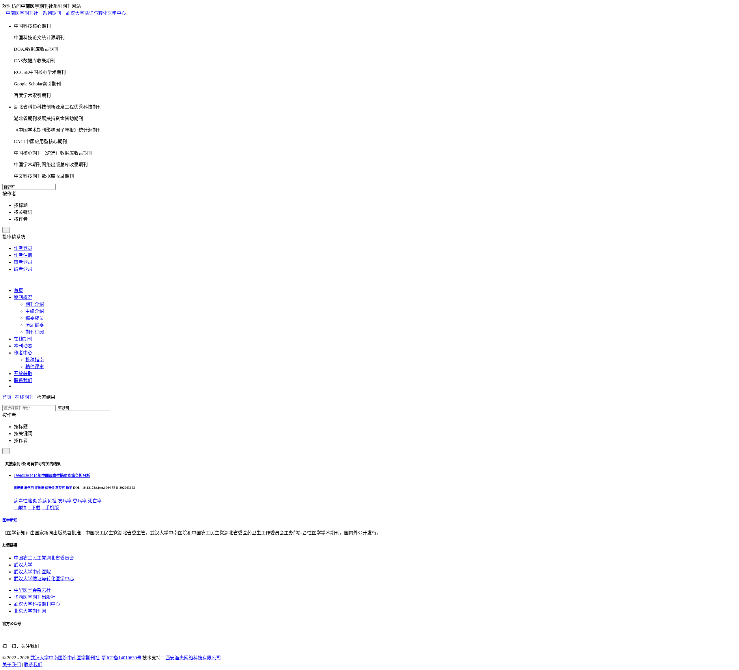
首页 (7, 397)
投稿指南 (34, 359)
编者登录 (23, 269)
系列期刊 (50, 13)
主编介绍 (34, 311)
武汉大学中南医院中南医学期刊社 (65, 657)
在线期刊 (24, 397)
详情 (20, 507)
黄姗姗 (18, 487)
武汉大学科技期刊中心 (37, 604)
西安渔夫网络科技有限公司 (193, 657)
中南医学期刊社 (20, 13)
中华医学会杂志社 (32, 590)
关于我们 (11, 664)
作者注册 (23, 255)
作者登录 (23, 248)
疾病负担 (47, 500)
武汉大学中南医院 (32, 571)
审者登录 (23, 262)
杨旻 (69, 487)
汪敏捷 (39, 487)
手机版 (50, 507)
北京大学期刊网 (30, 611)
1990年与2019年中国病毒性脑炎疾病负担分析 (52, 476)
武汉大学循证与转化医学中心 (94, 13)
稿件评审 (34, 366)
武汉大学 (23, 564)
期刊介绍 (34, 304)
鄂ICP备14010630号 (121, 657)
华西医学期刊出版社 (34, 597)
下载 (34, 507)
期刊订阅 (34, 332)
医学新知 (9, 520)
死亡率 (95, 500)
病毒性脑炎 (25, 500)
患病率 (80, 500)
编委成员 (34, 318)
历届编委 (34, 325)
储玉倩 (50, 487)
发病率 (65, 500)
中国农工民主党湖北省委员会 (44, 557)
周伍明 (29, 487)
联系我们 (33, 664)
